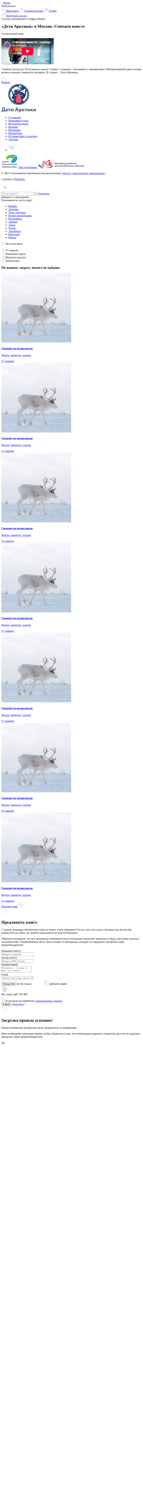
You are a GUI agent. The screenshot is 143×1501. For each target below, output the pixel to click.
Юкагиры (14, 234)
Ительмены (15, 218)
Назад (6, 2)
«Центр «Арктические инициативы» (84, 173)
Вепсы (12, 237)
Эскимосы (14, 231)
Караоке (13, 126)
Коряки (12, 206)
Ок (3, 1042)
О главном (14, 117)
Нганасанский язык (20, 215)
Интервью (14, 130)
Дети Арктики (17, 212)
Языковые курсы (18, 120)
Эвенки (12, 221)
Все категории (14, 243)
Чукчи (12, 228)
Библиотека (15, 133)
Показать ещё (9, 906)
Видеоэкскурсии (18, 123)
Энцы (11, 224)
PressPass (19, 179)
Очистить (43, 193)
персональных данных (49, 1000)
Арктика (13, 209)
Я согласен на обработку (34, 1000)
